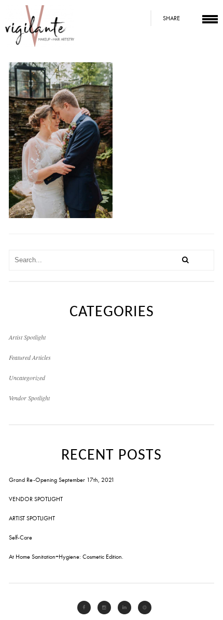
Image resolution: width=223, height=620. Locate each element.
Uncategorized (27, 377)
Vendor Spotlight (29, 398)
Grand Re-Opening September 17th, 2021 (62, 479)
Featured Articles (30, 357)
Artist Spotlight (27, 337)
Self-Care (20, 537)
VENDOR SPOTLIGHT (36, 499)
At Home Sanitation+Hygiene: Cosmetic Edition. (66, 556)
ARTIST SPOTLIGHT (32, 518)
